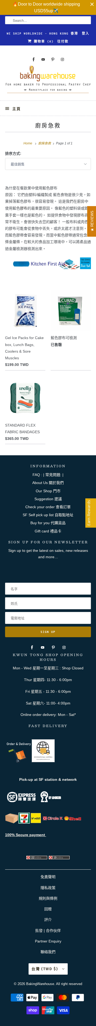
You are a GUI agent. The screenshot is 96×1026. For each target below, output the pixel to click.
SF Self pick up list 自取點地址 (48, 515)
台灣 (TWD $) (45, 969)
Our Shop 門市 (48, 491)
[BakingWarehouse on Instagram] (62, 59)
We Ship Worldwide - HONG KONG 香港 (42, 33)
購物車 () (43, 41)
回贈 (48, 909)
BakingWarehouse (40, 984)
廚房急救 (48, 125)
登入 (85, 33)
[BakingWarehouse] (48, 81)
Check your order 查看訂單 (48, 507)
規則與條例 (48, 898)
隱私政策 (48, 888)
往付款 (63, 41)
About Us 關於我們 (48, 483)
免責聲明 (48, 877)
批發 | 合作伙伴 (48, 930)
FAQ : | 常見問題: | (48, 475)
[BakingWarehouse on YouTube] (43, 59)
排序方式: (13, 153)
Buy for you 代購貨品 (48, 523)
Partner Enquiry (48, 941)
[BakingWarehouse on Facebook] (33, 59)
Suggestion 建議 (48, 499)
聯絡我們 (48, 952)
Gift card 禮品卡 (48, 531)
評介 (48, 919)
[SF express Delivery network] (11, 822)
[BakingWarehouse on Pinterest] (52, 59)
